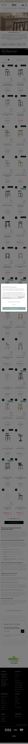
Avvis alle (14, 304)
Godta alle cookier (14, 308)
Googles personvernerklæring (16, 298)
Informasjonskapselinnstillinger (14, 301)
